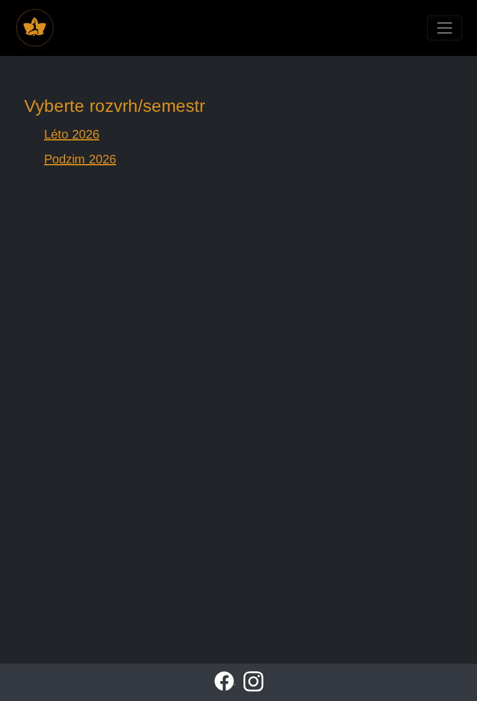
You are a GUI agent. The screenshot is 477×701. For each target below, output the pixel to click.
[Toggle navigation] (444, 28)
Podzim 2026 (80, 159)
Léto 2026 (71, 134)
